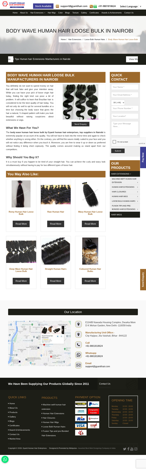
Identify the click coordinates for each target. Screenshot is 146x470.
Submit (118, 151)
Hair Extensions (37, 13)
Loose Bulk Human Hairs (95, 39)
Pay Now (143, 157)
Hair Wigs (52, 13)
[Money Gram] (93, 418)
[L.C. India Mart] (81, 432)
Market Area (14, 439)
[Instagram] (136, 448)
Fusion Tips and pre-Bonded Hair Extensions (123, 207)
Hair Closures (119, 192)
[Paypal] (93, 404)
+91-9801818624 (107, 6)
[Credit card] (81, 425)
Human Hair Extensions (123, 187)
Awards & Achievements (112, 13)
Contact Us (129, 13)
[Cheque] (93, 425)
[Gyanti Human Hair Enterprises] (39, 343)
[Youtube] (132, 448)
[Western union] (81, 404)
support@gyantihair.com (73, 6)
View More (129, 59)
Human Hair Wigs (120, 196)
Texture (75, 13)
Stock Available (43, 6)
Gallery (84, 13)
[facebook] (128, 448)
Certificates (94, 13)
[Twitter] (125, 448)
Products (13, 412)
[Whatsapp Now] (5, 459)
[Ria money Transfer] (81, 418)
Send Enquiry (143, 279)
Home (15, 13)
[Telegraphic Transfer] (93, 411)
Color (60, 13)
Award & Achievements (19, 430)
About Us (24, 13)
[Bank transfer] (81, 411)
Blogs (67, 13)
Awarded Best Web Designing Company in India (96, 448)
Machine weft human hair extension (124, 180)
